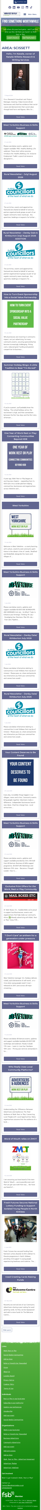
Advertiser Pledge (10, 1463)
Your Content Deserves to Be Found (20, 754)
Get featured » (29, 37)
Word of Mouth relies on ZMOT (20, 1139)
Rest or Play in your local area (14, 1398)
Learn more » (13, 37)
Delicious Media (31, 1500)
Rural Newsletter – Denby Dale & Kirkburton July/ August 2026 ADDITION (20, 235)
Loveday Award (9, 1376)
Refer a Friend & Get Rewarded (15, 1363)
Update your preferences (13, 1407)
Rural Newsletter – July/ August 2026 (20, 175)
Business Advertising (11, 1438)
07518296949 (7, 1488)
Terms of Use (8, 1388)
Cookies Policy (9, 1384)
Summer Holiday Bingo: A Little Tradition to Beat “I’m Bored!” (20, 366)
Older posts (7, 1330)
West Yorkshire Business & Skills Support (20, 126)
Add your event (9, 1415)
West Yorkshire (20, 505)
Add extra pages (10, 1451)
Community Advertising (12, 1442)
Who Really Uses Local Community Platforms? (20, 1068)
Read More (21, 117)
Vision (6, 1367)
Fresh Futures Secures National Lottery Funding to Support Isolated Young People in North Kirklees (20, 1207)
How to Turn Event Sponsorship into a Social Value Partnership (20, 296)
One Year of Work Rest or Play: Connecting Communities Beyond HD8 (20, 436)
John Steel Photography (25, 1502)
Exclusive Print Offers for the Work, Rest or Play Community (20, 888)
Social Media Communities (13, 1355)
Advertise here (21, 2)
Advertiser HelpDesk (11, 1467)
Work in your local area (12, 1430)
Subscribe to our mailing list (13, 1403)
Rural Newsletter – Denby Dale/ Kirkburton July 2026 (20, 636)
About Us (7, 1371)
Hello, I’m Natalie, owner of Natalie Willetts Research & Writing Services (20, 56)
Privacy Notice (9, 1380)
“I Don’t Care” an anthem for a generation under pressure (20, 937)
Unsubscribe (8, 1411)
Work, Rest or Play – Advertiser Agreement (19, 1459)
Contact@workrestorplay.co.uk (13, 1485)
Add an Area (8, 1359)
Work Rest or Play (10, 1350)
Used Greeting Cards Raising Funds (20, 1278)
